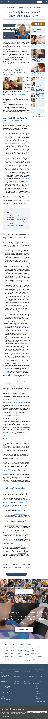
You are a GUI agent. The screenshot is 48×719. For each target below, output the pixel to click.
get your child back (21, 159)
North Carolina (26, 658)
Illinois (12, 653)
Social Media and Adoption (38, 699)
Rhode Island (33, 653)
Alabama (6, 647)
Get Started (39, 1)
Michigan (19, 653)
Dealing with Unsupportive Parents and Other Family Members (37, 60)
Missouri (19, 658)
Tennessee (33, 659)
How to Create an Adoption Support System (40, 78)
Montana (19, 659)
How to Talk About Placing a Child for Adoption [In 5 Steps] (40, 84)
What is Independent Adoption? (39, 690)
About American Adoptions (38, 682)
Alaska (6, 648)
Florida (12, 647)
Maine (19, 648)
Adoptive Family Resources (29, 683)
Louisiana (20, 647)
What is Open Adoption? (28, 681)
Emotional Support (40, 98)
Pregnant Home (16, 669)
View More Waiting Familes (23, 591)
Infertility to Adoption (28, 679)
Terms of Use (4, 679)
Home (7, 7)
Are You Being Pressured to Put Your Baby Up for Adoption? (37, 74)
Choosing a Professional (29, 676)
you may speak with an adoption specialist (16, 540)
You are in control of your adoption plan (14, 524)
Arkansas (6, 651)
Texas (32, 660)
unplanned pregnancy (15, 43)
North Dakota (27, 660)
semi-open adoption (21, 150)
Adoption (36, 673)
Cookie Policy (4, 683)
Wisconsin (40, 655)
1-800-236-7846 (5, 670)
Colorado (6, 655)
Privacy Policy (4, 681)
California (6, 653)
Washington (40, 651)
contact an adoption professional (18, 402)
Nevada (26, 648)
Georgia (12, 648)
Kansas (12, 658)
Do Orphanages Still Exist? (40, 701)
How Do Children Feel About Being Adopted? (17, 219)
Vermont (39, 648)
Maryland (20, 650)
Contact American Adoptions (5, 676)
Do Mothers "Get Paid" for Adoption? (15, 225)
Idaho (12, 651)
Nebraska (26, 647)
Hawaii (12, 650)
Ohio (32, 647)
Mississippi (20, 656)
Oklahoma (33, 648)
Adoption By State (38, 676)
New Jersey (27, 653)
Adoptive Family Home (28, 669)
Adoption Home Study (28, 678)
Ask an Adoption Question (23, 629)
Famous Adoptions (38, 695)
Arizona (6, 650)
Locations (3, 672)
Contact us (24, 46)
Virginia (39, 650)
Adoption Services (38, 684)
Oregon (32, 650)
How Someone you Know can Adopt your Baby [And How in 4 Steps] (40, 95)
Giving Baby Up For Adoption (16, 672)
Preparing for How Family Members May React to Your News (40, 90)
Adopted (36, 674)
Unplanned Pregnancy (24, 7)
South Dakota (33, 657)
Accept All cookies (42, 712)
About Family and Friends (36, 7)
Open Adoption (16, 684)
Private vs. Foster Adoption (38, 687)
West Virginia (40, 653)
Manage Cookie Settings (7, 687)
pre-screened (21, 502)
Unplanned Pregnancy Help (17, 677)
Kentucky (13, 659)
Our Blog (36, 703)
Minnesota (20, 655)
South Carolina (33, 655)
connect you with (22, 552)
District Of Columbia (6, 660)
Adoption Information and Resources (39, 670)
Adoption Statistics (38, 693)
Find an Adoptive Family (17, 674)
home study (18, 510)
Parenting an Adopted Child (39, 679)
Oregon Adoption (13, 7)
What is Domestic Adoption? (27, 674)
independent (21, 280)
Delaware (6, 658)
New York (26, 656)
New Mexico (27, 654)
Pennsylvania (33, 651)
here (8, 113)
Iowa (12, 656)
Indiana (12, 655)
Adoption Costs (27, 671)
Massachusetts (20, 651)
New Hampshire (27, 651)
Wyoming (40, 656)
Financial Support (16, 681)
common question (23, 157)
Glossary (36, 696)
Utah (39, 647)
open (15, 150)
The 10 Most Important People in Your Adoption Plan (37, 46)
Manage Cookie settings (32, 712)
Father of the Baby (16, 679)
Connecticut (7, 656)
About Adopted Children (39, 104)
